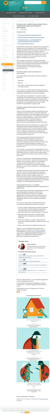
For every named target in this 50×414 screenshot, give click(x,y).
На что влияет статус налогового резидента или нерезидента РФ (32, 265)
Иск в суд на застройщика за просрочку (34, 320)
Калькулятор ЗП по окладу (25, 12)
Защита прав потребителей (5, 31)
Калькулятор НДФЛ (40, 12)
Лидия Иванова (24, 29)
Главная (18, 19)
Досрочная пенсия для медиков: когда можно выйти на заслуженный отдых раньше (31, 256)
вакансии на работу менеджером (34, 231)
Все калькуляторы (11, 12)
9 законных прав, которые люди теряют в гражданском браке (34, 385)
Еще (24, 254)
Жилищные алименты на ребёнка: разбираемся (29, 261)
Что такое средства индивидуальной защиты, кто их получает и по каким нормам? (33, 352)
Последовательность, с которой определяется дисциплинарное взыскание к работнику (30, 40)
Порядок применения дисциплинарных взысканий (31, 37)
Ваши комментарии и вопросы (26, 43)
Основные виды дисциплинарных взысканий (29, 35)
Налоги (25, 263)
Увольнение (6, 72)
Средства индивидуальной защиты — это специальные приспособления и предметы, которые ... (33, 359)
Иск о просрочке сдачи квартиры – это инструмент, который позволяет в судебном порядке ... (34, 325)
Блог (3, 90)
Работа (22, 19)
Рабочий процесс (28, 19)
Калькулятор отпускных (19, 16)
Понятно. (27, 412)
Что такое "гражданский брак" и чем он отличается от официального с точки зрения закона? (34, 390)
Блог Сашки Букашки (33, 16)
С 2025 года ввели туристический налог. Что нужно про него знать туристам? (32, 271)
